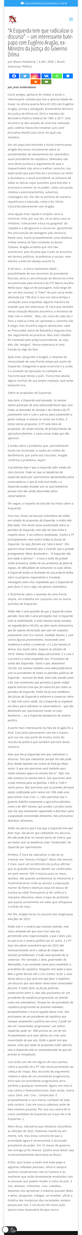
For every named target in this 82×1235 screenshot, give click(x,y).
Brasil (60, 62)
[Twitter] (25, 75)
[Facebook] (14, 75)
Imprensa (14, 66)
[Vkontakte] (46, 75)
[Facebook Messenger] (68, 75)
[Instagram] (36, 75)
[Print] (36, 81)
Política (27, 66)
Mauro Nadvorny (24, 62)
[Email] (46, 81)
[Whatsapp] (57, 75)
